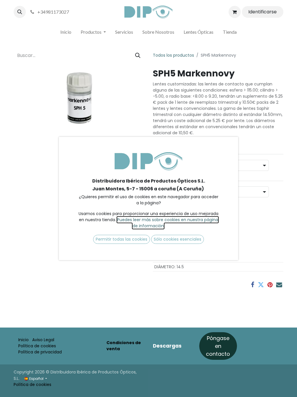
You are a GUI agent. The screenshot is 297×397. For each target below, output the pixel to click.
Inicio (23, 340)
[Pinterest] (270, 285)
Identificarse (262, 11)
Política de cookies (37, 346)
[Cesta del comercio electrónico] (235, 12)
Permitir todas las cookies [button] (121, 239)
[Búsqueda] (137, 55)
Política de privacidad (40, 352)
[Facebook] (252, 285)
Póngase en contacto (218, 346)
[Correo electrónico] (279, 285)
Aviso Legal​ (43, 340)
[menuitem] (65, 33)
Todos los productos (173, 55)
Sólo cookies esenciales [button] (177, 239)
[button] (20, 12)
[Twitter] (261, 285)
